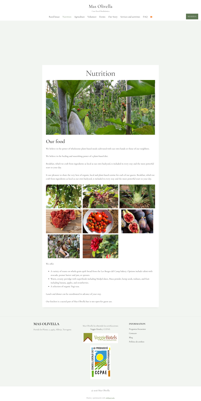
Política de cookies (136, 341)
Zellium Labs (110, 398)
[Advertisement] (100, 38)
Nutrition (66, 16)
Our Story (113, 16)
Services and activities (130, 16)
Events (102, 16)
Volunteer (91, 16)
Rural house (54, 16)
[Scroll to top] (198, 390)
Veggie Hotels (96, 329)
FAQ (145, 16)
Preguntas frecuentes (137, 329)
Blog (131, 337)
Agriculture (79, 16)
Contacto (133, 333)
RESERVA (192, 16)
